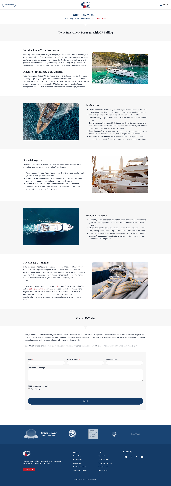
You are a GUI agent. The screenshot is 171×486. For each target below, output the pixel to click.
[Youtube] (142, 457)
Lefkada (58, 286)
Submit (85, 401)
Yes (32, 389)
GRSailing (69, 18)
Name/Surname (73, 360)
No (39, 389)
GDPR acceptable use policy (39, 386)
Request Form (9, 5)
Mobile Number (112, 360)
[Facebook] (125, 457)
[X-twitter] (136, 457)
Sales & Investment (82, 18)
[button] (164, 4)
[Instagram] (131, 457)
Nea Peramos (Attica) (36, 289)
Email (30, 360)
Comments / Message (36, 368)
